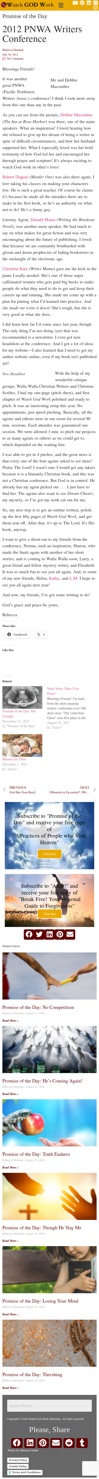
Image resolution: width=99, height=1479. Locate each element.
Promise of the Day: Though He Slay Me (41, 1227)
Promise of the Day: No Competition (38, 1007)
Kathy (54, 578)
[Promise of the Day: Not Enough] (22, 697)
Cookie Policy (18, 1466)
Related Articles (11, 946)
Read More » (10, 1021)
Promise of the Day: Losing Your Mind (40, 1301)
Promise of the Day (24, 16)
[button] (61, 5)
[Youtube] (75, 2)
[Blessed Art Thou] (22, 745)
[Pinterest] (82, 2)
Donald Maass (44, 219)
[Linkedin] (89, 2)
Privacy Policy (18, 1460)
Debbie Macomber (76, 114)
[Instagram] (95, 7)
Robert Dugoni (16, 176)
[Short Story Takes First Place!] (69, 708)
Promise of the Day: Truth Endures (36, 1154)
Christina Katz (15, 268)
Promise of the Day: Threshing (32, 1374)
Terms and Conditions (26, 1472)
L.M (73, 578)
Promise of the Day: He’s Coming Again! (42, 1080)
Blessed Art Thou (14, 759)
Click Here (49, 854)
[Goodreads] (95, 2)
